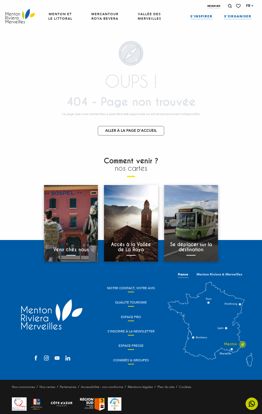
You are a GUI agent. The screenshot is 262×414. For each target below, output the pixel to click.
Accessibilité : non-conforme (102, 387)
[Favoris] (238, 6)
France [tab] (183, 274)
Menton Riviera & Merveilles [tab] (219, 274)
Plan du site (165, 387)
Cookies (185, 387)
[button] (229, 6)
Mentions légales (140, 387)
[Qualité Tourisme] (19, 404)
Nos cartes (47, 387)
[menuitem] (20, 16)
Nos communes (23, 387)
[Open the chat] (252, 404)
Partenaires (68, 387)
